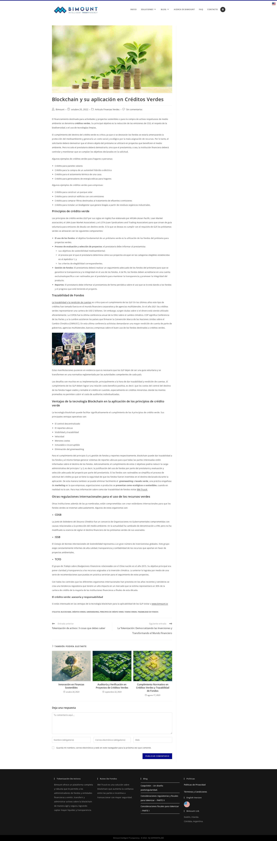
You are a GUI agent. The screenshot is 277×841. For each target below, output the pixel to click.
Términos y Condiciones (195, 791)
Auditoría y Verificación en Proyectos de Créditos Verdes (112, 686)
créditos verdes (79, 612)
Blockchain (66, 612)
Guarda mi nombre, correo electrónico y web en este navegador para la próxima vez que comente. (103, 747)
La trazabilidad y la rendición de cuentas (71, 302)
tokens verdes (131, 612)
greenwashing (93, 612)
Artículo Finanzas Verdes (107, 109)
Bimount (60, 109)
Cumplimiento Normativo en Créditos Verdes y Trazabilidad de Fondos (152, 688)
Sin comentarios (134, 109)
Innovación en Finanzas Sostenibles (71, 686)
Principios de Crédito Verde (112, 612)
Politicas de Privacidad (195, 784)
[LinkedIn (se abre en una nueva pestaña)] (222, 9)
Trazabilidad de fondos (148, 612)
